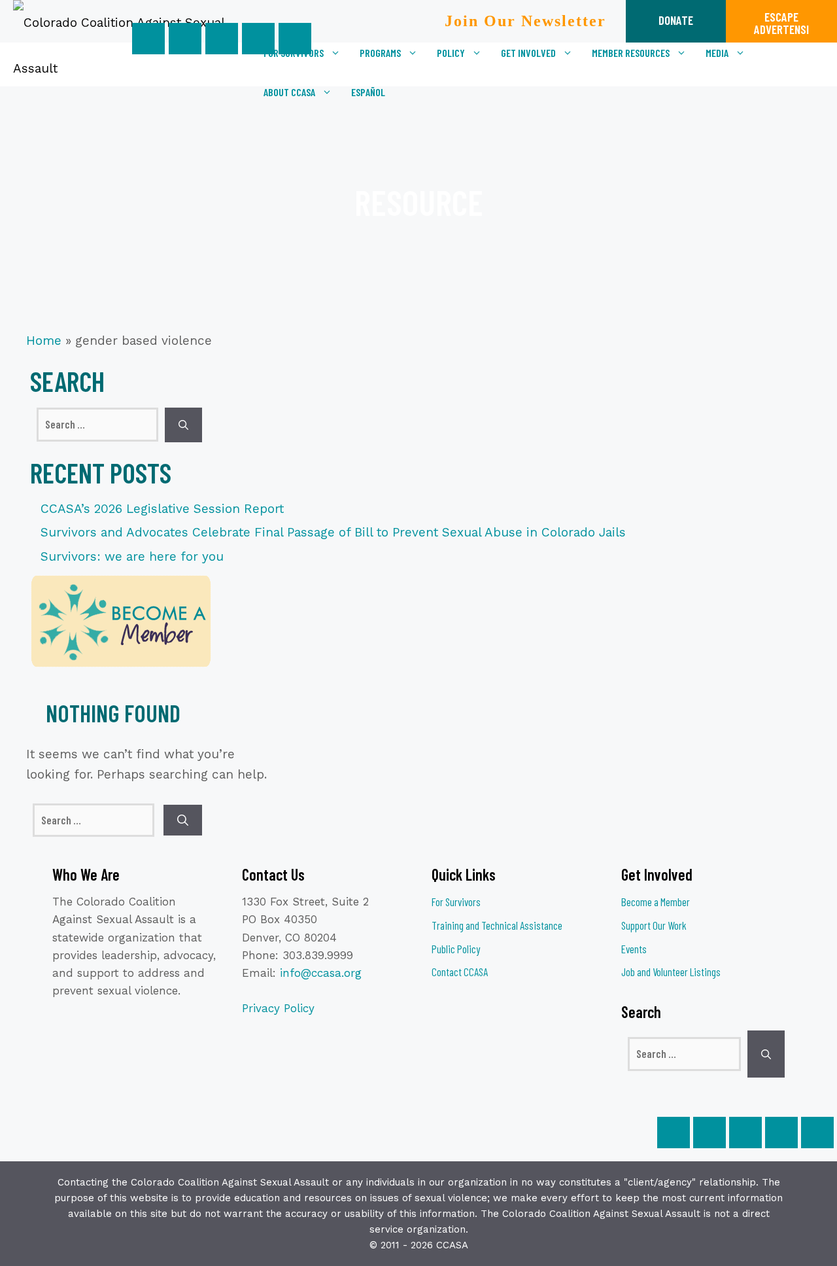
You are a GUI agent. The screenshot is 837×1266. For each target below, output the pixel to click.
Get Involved (528, 52)
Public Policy (456, 948)
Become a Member (655, 901)
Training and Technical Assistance (497, 925)
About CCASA (289, 92)
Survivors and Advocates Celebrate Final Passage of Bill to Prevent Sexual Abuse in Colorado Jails (333, 532)
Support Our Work (654, 925)
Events (634, 948)
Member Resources (631, 52)
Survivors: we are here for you (132, 556)
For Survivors (456, 901)
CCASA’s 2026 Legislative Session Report (162, 508)
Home (43, 340)
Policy (451, 52)
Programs (380, 52)
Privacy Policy (278, 1008)
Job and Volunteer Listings (671, 971)
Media (717, 52)
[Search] (183, 425)
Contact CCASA (460, 971)
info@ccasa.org (321, 972)
